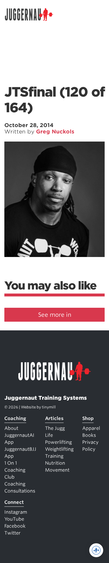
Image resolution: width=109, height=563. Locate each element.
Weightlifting (59, 449)
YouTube (14, 519)
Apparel (91, 428)
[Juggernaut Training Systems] (32, 14)
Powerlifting (58, 442)
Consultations (19, 491)
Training (54, 456)
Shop (88, 418)
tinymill (49, 407)
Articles (54, 418)
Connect (14, 502)
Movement (57, 470)
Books (89, 435)
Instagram (15, 512)
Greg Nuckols (55, 131)
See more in (54, 314)
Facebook (15, 526)
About (11, 428)
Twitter (12, 533)
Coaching (15, 418)
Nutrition (55, 463)
